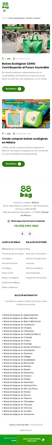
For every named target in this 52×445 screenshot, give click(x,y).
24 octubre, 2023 (23, 59)
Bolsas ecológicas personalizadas (34, 270)
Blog (28, 249)
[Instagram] (30, 234)
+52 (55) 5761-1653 (26, 226)
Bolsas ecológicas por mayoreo (36, 261)
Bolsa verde (7, 273)
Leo (8, 59)
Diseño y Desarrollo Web (19, 425)
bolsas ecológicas (14, 28)
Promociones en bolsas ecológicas (13, 256)
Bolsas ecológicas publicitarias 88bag (11, 280)
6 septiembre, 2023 (23, 134)
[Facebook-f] (22, 234)
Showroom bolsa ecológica (9, 266)
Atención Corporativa (36, 254)
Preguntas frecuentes (36, 278)
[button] (34, 440)
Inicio (4, 18)
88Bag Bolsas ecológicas (13, 249)
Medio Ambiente (10, 287)
